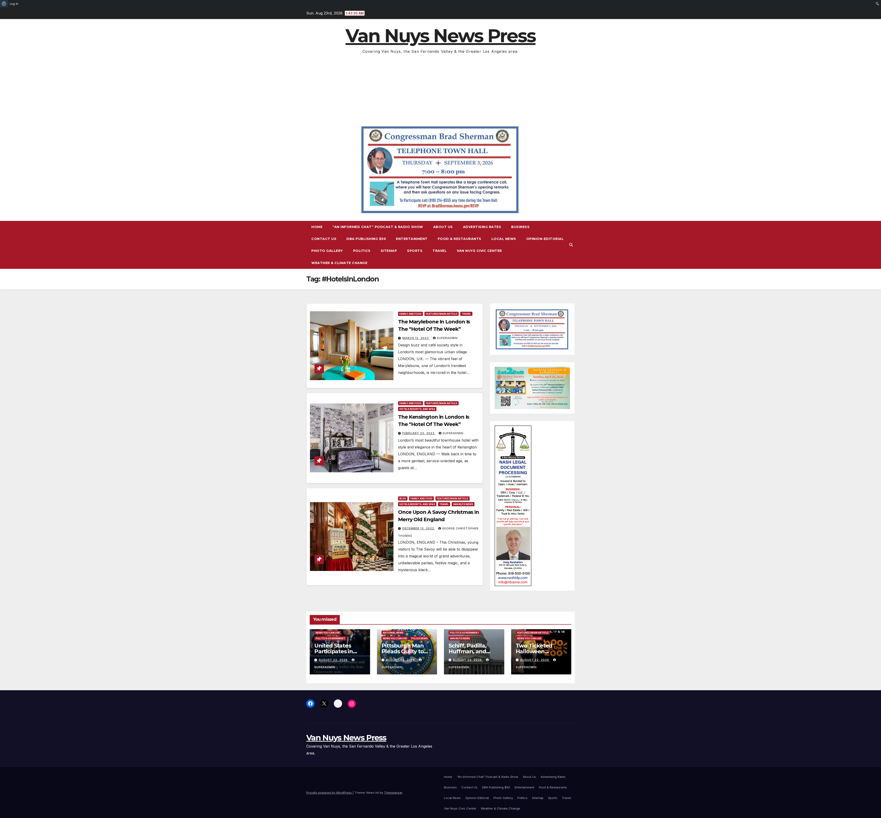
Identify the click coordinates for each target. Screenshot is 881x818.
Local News (503, 239)
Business (520, 227)
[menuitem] (4, 3)
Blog (402, 498)
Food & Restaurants (459, 239)
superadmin (447, 338)
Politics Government (330, 638)
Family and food (410, 313)
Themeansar (393, 792)
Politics (362, 251)
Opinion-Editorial (545, 239)
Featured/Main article (441, 313)
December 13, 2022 (418, 528)
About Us (443, 227)
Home (316, 227)
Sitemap (389, 251)
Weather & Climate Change (339, 263)
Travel (439, 251)
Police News (419, 638)
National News (393, 632)
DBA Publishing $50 (366, 239)
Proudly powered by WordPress (329, 792)
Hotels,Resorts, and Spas (417, 409)
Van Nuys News (463, 504)
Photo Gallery (327, 251)
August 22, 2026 (333, 660)
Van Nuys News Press (440, 36)
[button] (571, 244)
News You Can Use (328, 632)
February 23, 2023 (418, 433)
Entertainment (412, 239)
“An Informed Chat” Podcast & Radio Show (377, 227)
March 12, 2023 (416, 338)
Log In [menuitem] (14, 4)
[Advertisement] (440, 89)
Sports (414, 251)
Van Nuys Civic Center (479, 251)
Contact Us (323, 239)
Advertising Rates (482, 227)
